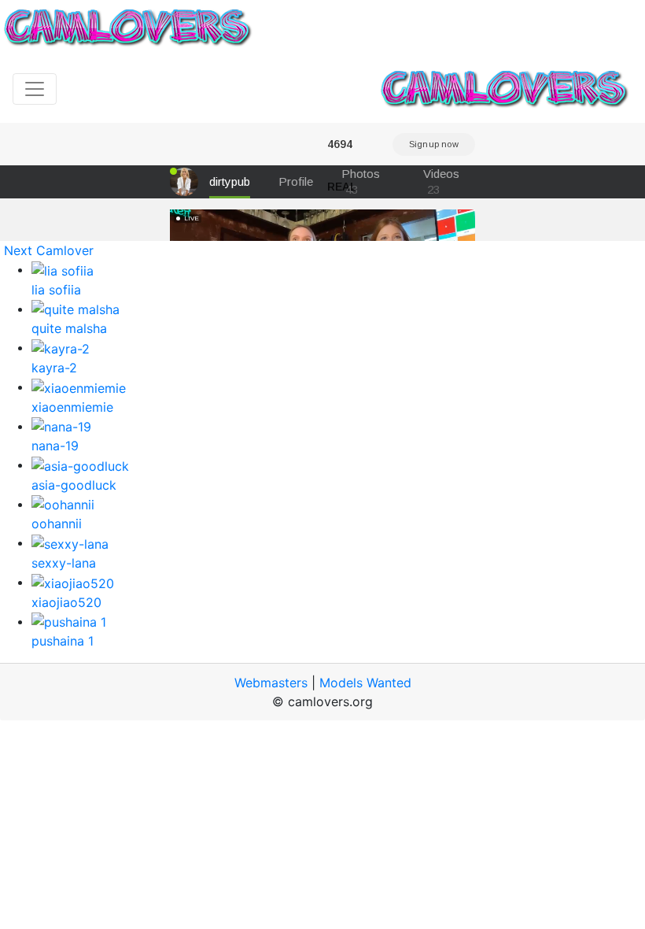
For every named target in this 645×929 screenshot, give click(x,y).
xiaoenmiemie (72, 407)
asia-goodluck (73, 485)
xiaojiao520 (66, 602)
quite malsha (69, 328)
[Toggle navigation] (35, 89)
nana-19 (55, 445)
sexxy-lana (63, 563)
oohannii (56, 523)
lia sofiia (56, 290)
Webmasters (271, 682)
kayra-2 (54, 368)
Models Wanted (365, 682)
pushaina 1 (62, 641)
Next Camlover (49, 250)
